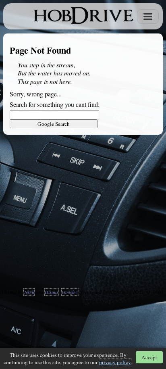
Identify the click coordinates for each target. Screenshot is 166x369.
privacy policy (115, 362)
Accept (149, 357)
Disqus (51, 292)
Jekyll (29, 292)
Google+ (70, 292)
